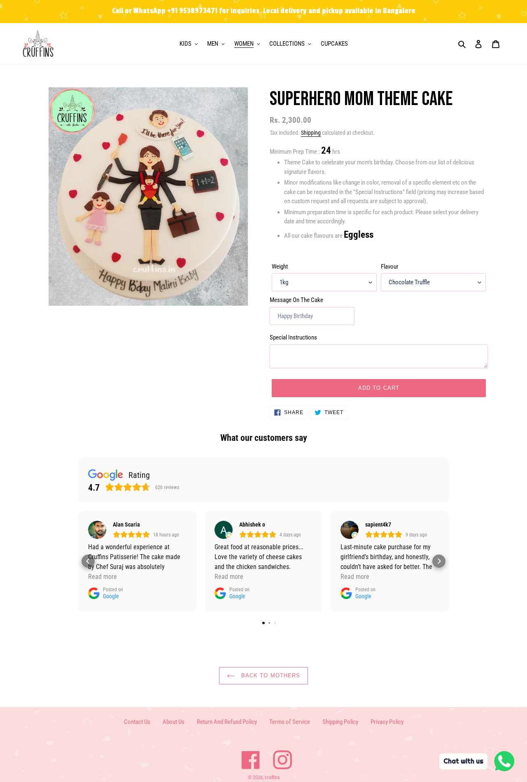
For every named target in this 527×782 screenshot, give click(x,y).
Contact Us (137, 722)
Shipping (311, 132)
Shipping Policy (340, 722)
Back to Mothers (269, 675)
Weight (280, 266)
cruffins (272, 777)
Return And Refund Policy (227, 722)
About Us (173, 722)
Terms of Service (289, 722)
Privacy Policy (387, 722)
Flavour (390, 266)
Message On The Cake (296, 300)
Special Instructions (293, 337)
